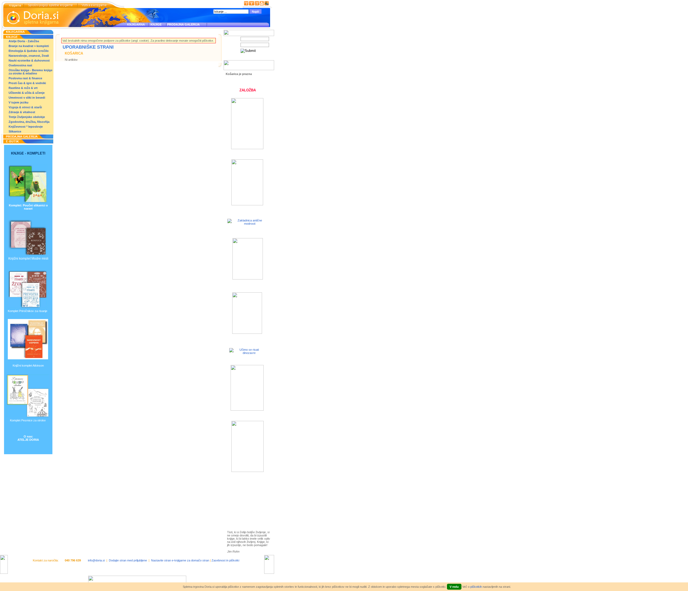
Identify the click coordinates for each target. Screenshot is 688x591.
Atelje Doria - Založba (24, 41)
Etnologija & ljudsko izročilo (29, 50)
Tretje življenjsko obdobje (27, 117)
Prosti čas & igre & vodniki (27, 83)
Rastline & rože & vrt (23, 87)
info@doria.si (96, 560)
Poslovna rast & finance (25, 78)
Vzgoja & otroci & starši (25, 107)
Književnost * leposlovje (26, 126)
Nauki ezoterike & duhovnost (29, 60)
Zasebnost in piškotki (225, 560)
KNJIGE (155, 24)
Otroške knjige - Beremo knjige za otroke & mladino (30, 72)
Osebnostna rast (20, 65)
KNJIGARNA (136, 24)
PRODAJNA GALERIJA (183, 24)
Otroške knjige (243, 497)
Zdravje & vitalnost (22, 112)
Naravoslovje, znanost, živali (29, 55)
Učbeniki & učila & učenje (27, 92)
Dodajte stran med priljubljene (128, 560)
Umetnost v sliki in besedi (27, 97)
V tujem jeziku (18, 102)
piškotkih (476, 586)
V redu (454, 586)
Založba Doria (242, 489)
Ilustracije (239, 512)
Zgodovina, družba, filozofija (29, 121)
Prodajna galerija (244, 506)
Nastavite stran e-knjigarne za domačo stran (180, 560)
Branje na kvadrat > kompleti (29, 46)
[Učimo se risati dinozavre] (247, 352)
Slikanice (15, 131)
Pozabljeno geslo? (238, 58)
